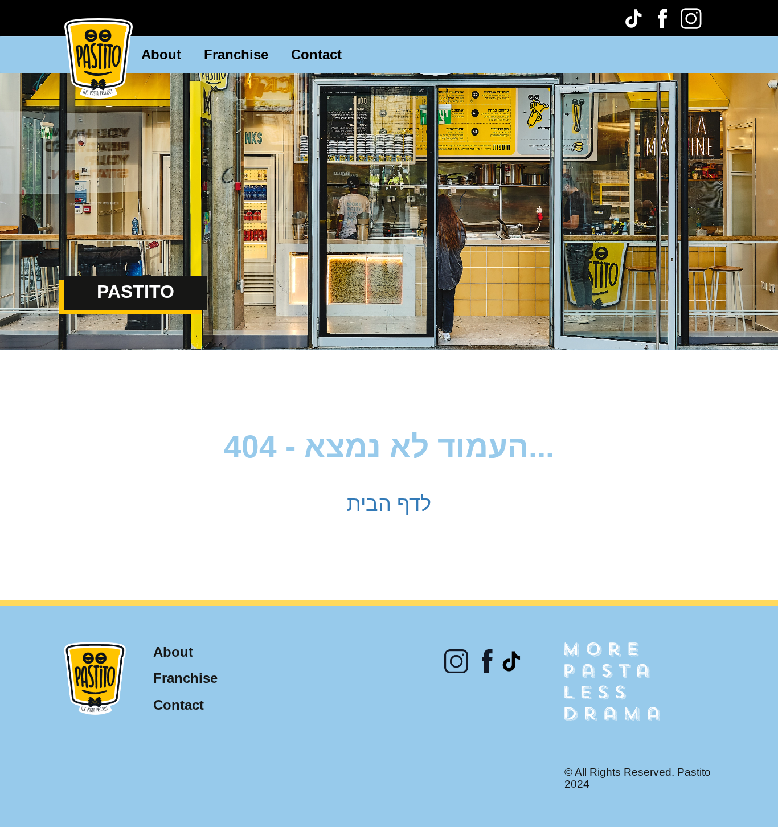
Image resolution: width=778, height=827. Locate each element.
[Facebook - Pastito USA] (662, 18)
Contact (299, 54)
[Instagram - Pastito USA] (691, 18)
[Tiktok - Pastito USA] (633, 18)
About (158, 54)
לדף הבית (389, 503)
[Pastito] (98, 57)
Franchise (226, 54)
